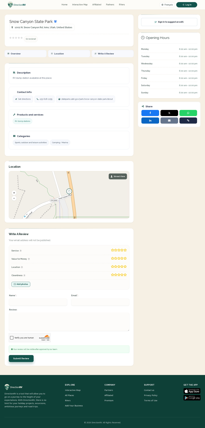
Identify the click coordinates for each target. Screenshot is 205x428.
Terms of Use (150, 400)
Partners (110, 4)
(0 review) (31, 39)
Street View (119, 176)
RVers (122, 4)
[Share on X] (169, 113)
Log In (188, 5)
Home (64, 4)
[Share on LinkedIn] (150, 120)
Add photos (22, 284)
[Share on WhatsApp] (188, 113)
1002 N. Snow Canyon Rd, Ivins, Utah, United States (43, 27)
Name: (12, 295)
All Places (69, 395)
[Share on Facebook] (150, 113)
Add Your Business (74, 405)
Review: (13, 309)
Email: (74, 295)
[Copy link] (188, 120)
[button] (14, 192)
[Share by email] (169, 120)
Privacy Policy (150, 395)
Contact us (149, 390)
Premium (108, 400)
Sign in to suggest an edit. (171, 22)
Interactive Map (80, 4)
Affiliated (96, 4)
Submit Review (21, 358)
